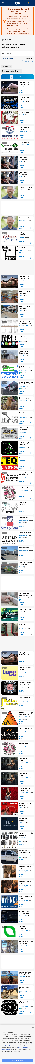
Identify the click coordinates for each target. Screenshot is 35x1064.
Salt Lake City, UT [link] (23, 325)
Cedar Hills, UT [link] (23, 417)
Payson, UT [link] (22, 976)
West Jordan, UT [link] (23, 447)
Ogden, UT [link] (21, 339)
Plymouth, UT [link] (22, 101)
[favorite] (30, 93)
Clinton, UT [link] (22, 386)
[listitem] (17, 87)
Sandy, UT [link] (21, 567)
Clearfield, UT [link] (22, 916)
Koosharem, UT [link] (23, 400)
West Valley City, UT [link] (24, 131)
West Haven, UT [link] (23, 189)
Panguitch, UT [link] (22, 250)
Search (9, 40)
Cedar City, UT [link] (22, 87)
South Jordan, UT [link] (23, 460)
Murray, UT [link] (21, 237)
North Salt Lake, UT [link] (24, 145)
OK (33, 1027)
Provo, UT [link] (21, 161)
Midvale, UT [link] (22, 628)
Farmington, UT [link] (23, 717)
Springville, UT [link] (23, 855)
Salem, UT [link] (21, 597)
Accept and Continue (17, 1060)
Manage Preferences (17, 1055)
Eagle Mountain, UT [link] (24, 432)
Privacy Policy (9, 1046)
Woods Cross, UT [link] (23, 370)
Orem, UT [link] (21, 115)
